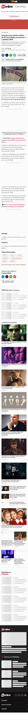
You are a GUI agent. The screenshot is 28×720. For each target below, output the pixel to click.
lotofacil (5, 258)
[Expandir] (26, 708)
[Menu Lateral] (2, 11)
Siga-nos (21, 55)
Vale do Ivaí (18, 11)
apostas (5, 255)
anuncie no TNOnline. (18, 134)
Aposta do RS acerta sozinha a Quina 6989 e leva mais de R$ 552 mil (13, 140)
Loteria (19, 255)
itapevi (12, 255)
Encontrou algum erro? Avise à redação (13, 264)
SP (17, 88)
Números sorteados (16, 258)
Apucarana (6, 11)
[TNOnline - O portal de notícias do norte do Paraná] (7, 6)
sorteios (12, 261)
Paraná (23, 11)
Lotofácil (15, 93)
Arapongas (12, 11)
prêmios (5, 261)
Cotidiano (14, 16)
